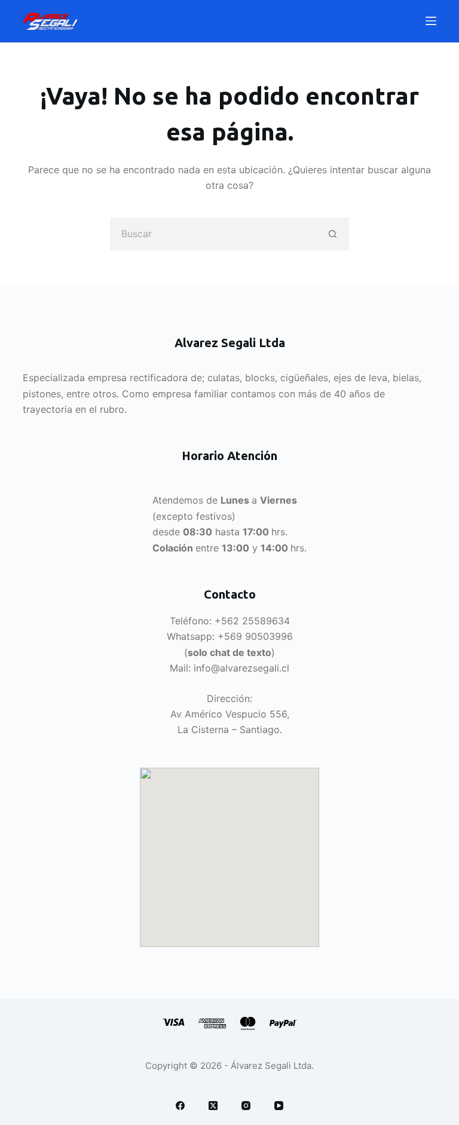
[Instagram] (245, 1105)
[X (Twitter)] (213, 1105)
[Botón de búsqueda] (332, 233)
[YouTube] (278, 1105)
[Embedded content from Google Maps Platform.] (229, 857)
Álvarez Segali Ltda (271, 1065)
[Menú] (431, 21)
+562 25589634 (252, 621)
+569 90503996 (255, 636)
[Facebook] (180, 1105)
